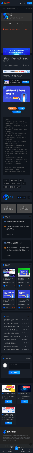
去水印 (6, 180)
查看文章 (25, 82)
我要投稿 (29, 8)
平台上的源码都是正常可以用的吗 (15, 222)
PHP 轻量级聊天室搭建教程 (12, 336)
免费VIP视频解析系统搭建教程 (8, 300)
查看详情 (9, 234)
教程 (13, 183)
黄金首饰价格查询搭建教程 (12, 349)
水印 (18, 183)
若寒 (11, 16)
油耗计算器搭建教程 (10, 343)
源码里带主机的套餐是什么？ (14, 243)
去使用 (24, 401)
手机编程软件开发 (9, 393)
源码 (24, 183)
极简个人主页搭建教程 (24, 209)
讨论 (23, 23)
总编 (7, 285)
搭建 (21, 180)
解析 (18, 187)
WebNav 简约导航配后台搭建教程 (23, 300)
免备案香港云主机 (25, 393)
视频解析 (6, 76)
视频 (5, 187)
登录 (30, 3)
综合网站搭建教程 (11, 8)
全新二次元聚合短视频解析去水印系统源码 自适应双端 (15, 81)
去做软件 (8, 401)
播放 (26, 29)
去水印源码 (12, 76)
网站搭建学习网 (10, 167)
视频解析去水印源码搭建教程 (12, 29)
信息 (16, 23)
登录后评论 (14, 372)
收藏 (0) (13, 108)
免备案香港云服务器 (9, 415)
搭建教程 (19, 76)
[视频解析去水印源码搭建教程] (16, 94)
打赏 (22, 108)
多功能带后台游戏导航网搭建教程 (8, 279)
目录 (9, 23)
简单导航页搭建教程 (10, 340)
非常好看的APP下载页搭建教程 (23, 279)
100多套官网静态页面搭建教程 (12, 346)
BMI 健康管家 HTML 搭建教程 (8, 209)
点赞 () (17, 111)
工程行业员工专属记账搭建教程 (12, 333)
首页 (4, 8)
